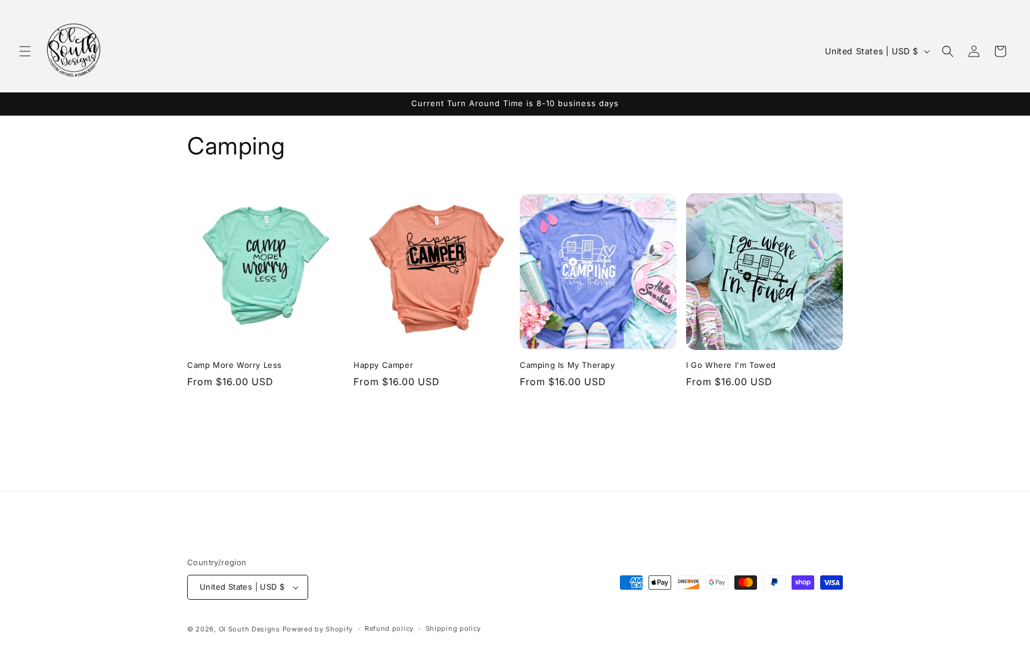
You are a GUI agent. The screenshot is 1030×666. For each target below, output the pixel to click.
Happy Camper (383, 365)
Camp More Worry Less (234, 365)
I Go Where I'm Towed (731, 365)
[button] (25, 51)
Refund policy (389, 628)
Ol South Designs (249, 629)
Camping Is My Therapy (567, 365)
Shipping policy (454, 628)
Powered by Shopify (318, 629)
